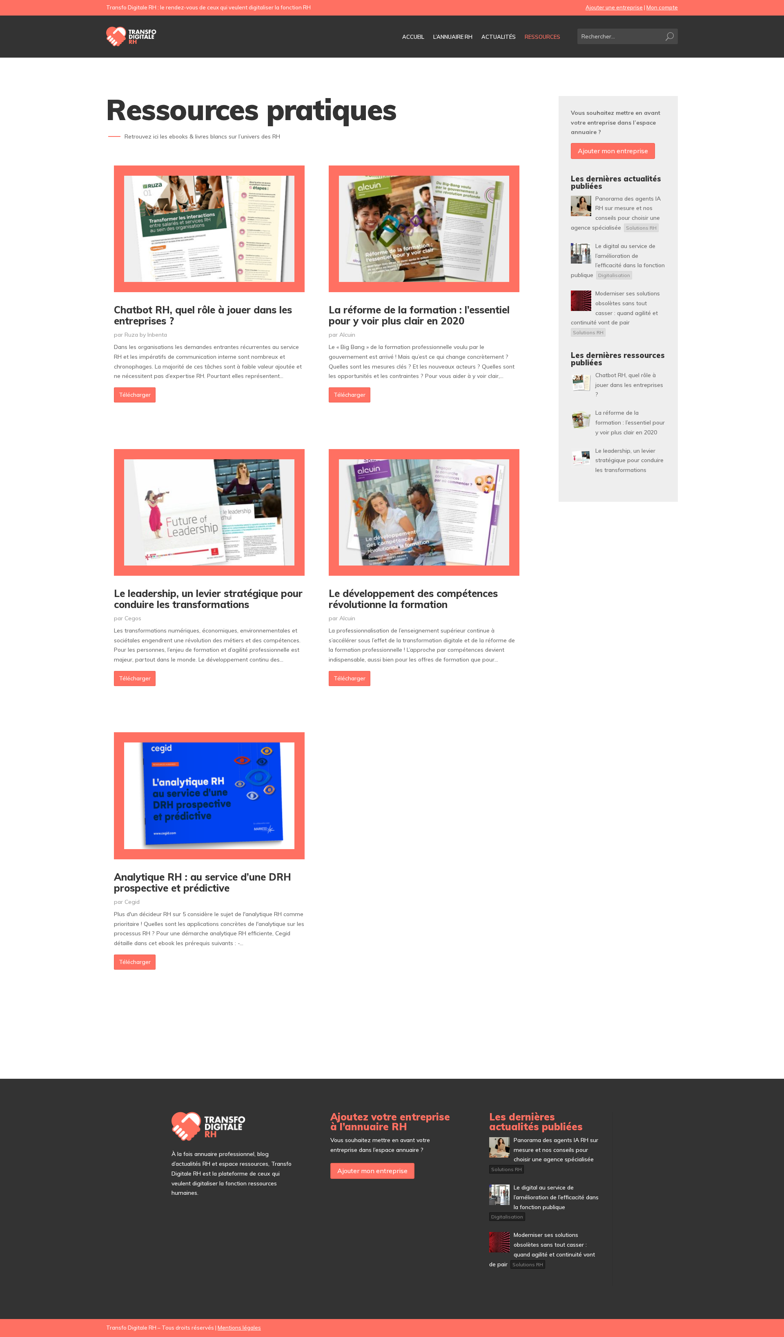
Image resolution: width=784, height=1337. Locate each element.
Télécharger (135, 394)
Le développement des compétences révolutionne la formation (413, 598)
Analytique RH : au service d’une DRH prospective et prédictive (202, 882)
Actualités (498, 37)
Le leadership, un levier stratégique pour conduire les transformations (208, 598)
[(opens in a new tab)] (209, 229)
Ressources (542, 37)
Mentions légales (239, 1327)
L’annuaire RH (452, 37)
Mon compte (662, 7)
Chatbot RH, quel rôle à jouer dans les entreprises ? (203, 315)
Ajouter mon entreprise (613, 151)
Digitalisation (614, 275)
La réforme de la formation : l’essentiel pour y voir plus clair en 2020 (419, 315)
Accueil (413, 37)
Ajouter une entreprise (614, 7)
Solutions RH (641, 228)
